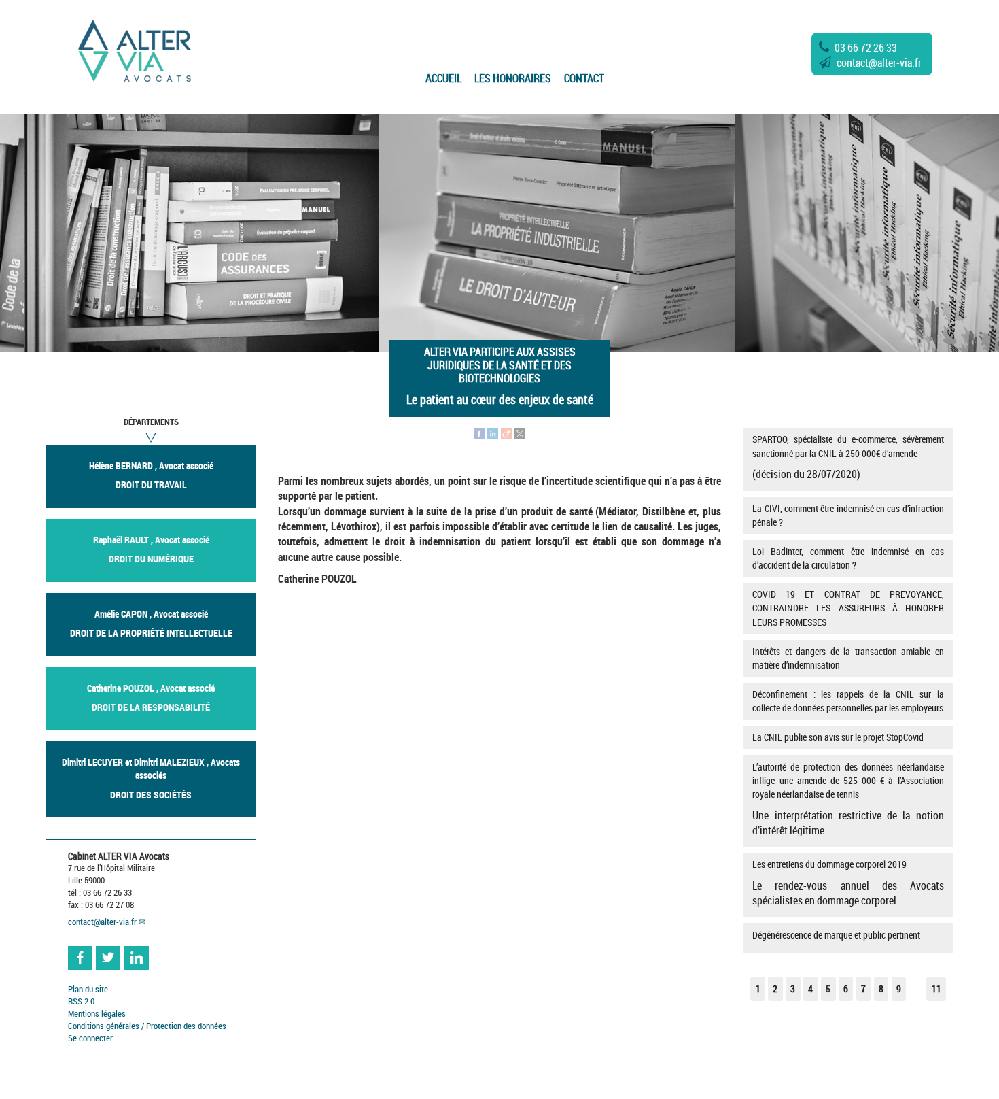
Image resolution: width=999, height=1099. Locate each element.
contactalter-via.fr (879, 62)
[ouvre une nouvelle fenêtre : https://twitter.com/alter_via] (108, 958)
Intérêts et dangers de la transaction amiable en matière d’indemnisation (847, 658)
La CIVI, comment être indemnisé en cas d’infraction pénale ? (847, 515)
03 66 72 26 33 (866, 47)
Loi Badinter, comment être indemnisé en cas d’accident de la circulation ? (847, 558)
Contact (584, 78)
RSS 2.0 (81, 1001)
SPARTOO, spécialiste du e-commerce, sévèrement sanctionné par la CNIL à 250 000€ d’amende (847, 457)
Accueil (443, 78)
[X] (519, 432)
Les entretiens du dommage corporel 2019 (847, 883)
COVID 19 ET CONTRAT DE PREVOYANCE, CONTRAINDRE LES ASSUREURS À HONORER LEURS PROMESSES (847, 608)
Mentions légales (97, 1013)
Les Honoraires (512, 78)
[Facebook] (479, 432)
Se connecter (90, 1038)
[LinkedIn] (492, 432)
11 (936, 988)
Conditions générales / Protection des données (147, 1026)
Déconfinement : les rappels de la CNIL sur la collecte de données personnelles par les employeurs (847, 701)
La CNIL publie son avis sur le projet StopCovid (838, 736)
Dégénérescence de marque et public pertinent (836, 934)
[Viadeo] (506, 432)
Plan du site (88, 989)
